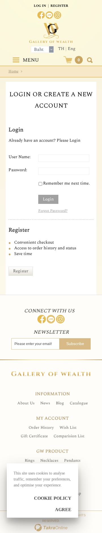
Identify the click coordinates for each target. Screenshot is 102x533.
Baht (39, 49)
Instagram (57, 15)
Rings (30, 460)
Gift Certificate (34, 436)
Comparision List (69, 436)
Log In (40, 6)
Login (48, 199)
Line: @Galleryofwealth (51, 319)
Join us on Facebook (41, 15)
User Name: (19, 157)
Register (59, 6)
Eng (71, 48)
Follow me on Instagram (60, 319)
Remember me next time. (66, 183)
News (45, 403)
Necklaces (49, 460)
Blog (60, 403)
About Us (26, 403)
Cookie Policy (52, 498)
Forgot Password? (52, 211)
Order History (41, 427)
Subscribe (75, 343)
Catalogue (79, 403)
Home (13, 71)
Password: (17, 170)
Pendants (72, 460)
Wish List (68, 427)
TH (61, 48)
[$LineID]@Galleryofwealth (49, 15)
